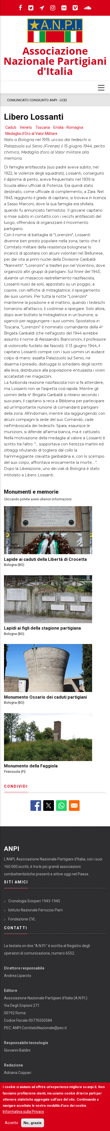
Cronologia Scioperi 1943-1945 (34, 901)
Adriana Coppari (17, 1072)
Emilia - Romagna (68, 127)
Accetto (11, 1123)
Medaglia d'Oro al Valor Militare (31, 133)
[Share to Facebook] (35, 805)
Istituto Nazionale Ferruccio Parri (35, 910)
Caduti (10, 127)
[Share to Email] (74, 805)
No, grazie (32, 1123)
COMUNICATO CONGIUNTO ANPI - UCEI (36, 100)
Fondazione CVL (22, 919)
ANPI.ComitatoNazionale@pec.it (40, 1028)
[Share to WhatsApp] (61, 805)
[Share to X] (48, 805)
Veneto (26, 127)
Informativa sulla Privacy (23, 1111)
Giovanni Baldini (17, 1050)
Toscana (43, 127)
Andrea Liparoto (17, 975)
